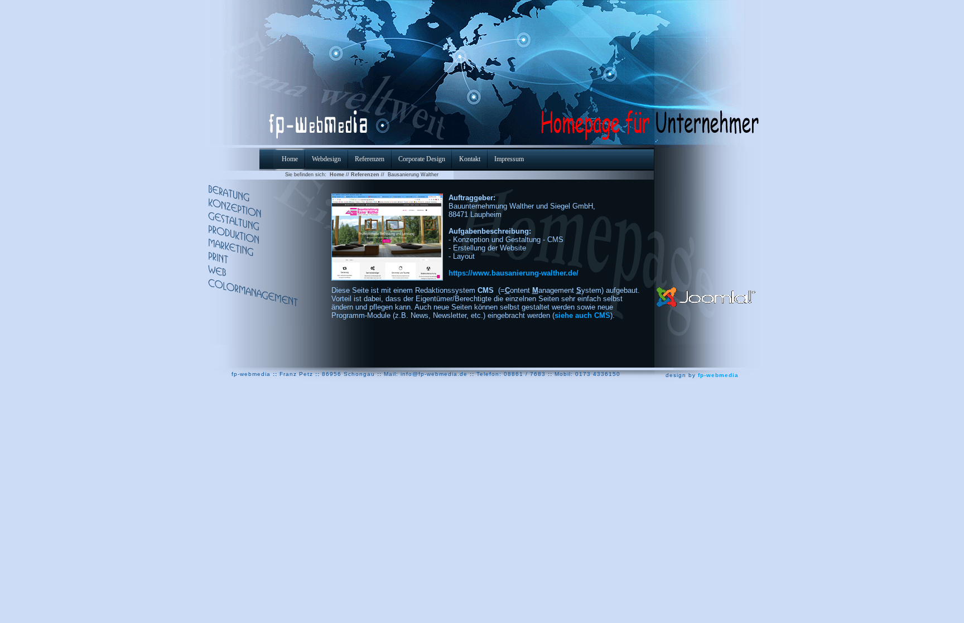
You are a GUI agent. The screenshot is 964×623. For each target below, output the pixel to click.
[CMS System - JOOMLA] (707, 291)
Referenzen (365, 174)
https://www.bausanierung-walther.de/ (514, 273)
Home (337, 174)
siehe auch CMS (582, 315)
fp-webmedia (718, 375)
